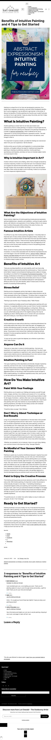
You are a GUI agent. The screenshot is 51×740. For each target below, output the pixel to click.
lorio (8, 595)
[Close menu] (27, 4)
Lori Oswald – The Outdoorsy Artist (9, 703)
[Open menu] (22, 9)
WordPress (29, 703)
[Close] (3, 725)
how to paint (32, 561)
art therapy (19, 561)
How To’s (26, 558)
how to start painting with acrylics (36, 524)
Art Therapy (21, 558)
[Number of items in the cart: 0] (48, 9)
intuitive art (39, 561)
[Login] (46, 9)
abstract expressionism (17, 131)
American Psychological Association (32, 274)
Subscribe (13, 695)
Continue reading (25, 720)
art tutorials (25, 561)
